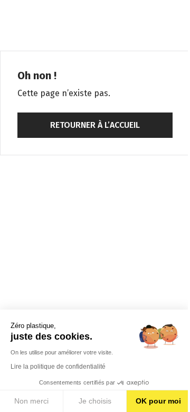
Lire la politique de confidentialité (58, 366)
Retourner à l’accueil (95, 125)
